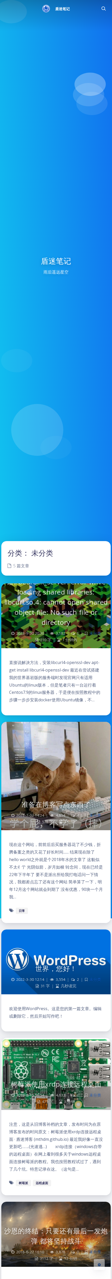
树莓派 (23, 1183)
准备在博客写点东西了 (56, 804)
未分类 (95, 633)
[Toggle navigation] (103, 8)
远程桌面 (42, 1183)
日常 (22, 910)
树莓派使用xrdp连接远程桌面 (56, 1084)
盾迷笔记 (62, 8)
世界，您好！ (56, 968)
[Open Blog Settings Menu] (99, 1264)
